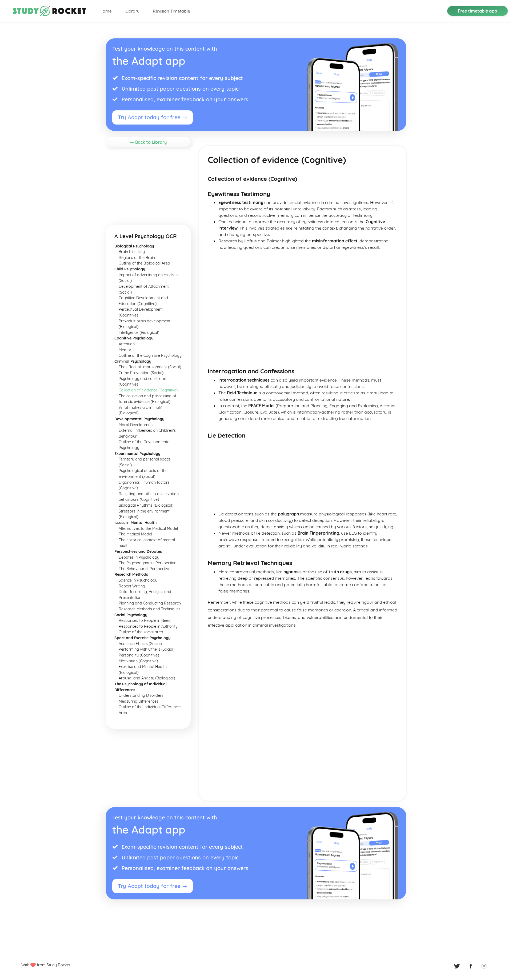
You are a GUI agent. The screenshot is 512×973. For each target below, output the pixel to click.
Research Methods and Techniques (150, 609)
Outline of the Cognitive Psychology (150, 355)
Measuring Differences (138, 701)
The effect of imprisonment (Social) (150, 367)
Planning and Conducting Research (150, 603)
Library (132, 11)
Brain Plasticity (132, 251)
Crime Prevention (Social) (141, 372)
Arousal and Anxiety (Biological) (147, 678)
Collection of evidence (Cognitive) (148, 390)
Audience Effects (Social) (140, 643)
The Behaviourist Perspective (144, 568)
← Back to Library (148, 142)
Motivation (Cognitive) (138, 661)
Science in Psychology (138, 580)
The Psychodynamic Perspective (147, 562)
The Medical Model (135, 534)
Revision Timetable (171, 11)
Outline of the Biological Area (144, 263)
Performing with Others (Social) (146, 649)
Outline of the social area (141, 632)
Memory (126, 349)
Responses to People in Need (145, 620)
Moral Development (136, 424)
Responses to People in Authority (148, 626)
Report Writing (132, 586)
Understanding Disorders (141, 695)
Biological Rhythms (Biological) (146, 505)
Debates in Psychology (139, 557)
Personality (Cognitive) (139, 655)
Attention (127, 344)
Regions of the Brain (137, 257)
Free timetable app (477, 11)
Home (105, 11)
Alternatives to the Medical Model (148, 528)
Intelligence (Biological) (139, 332)
